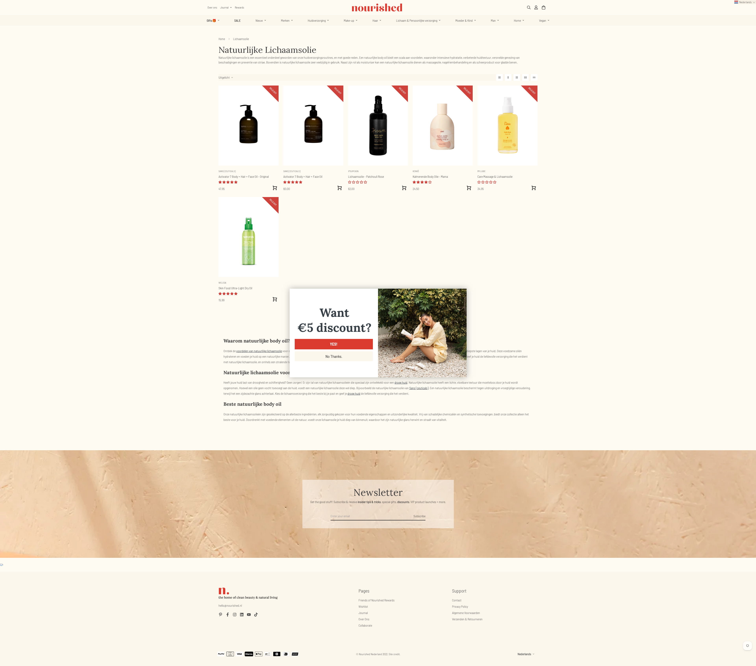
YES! (333, 344)
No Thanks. (333, 356)
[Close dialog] (461, 293)
